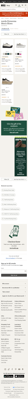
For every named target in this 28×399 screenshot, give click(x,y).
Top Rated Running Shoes (10, 218)
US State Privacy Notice (18, 389)
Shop (8, 5)
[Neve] (16, 54)
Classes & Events (19, 330)
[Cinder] (4, 54)
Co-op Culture (5, 343)
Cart (22, 5)
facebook (12, 369)
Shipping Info (18, 311)
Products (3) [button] (5, 28)
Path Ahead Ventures (20, 335)
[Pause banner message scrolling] (26, 13)
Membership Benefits (6, 310)
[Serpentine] (6, 54)
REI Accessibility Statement (14, 396)
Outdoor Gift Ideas (6, 318)
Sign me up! (14, 275)
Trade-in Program (5, 335)
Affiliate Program (5, 347)
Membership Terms (14, 395)
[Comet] (20, 54)
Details (21, 265)
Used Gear (4, 332)
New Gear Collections (6, 330)
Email (2, 268)
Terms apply (21, 130)
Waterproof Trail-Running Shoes (11, 209)
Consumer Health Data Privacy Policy (14, 391)
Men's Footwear (13, 18)
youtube (19, 369)
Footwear (7, 18)
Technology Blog (19, 349)
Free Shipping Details (20, 320)
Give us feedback (10, 258)
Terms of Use (7, 387)
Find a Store (4, 360)
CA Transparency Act (19, 393)
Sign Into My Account (7, 303)
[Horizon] (8, 54)
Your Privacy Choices (19, 387)
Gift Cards (3, 320)
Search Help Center (6, 358)
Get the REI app (14, 248)
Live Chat (3, 362)
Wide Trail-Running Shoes (10, 204)
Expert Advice (14, 28)
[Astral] (10, 54)
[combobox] (14, 9)
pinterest (16, 369)
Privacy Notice (7, 389)
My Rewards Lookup (6, 305)
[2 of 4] (20, 51)
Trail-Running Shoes (8, 199)
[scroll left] (2, 54)
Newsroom (17, 347)
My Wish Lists (4, 307)
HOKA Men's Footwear (9, 195)
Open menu (25, 5)
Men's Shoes (20, 18)
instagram (5, 369)
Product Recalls (7, 393)
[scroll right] (12, 54)
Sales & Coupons (19, 318)
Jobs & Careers (5, 341)
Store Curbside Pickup (20, 309)
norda (2, 18)
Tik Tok (9, 369)
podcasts (23, 369)
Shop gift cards (14, 132)
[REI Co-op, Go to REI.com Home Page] (3, 5)
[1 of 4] (6, 51)
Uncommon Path (19, 332)
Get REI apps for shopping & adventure (14, 373)
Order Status (18, 303)
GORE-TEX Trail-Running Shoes (11, 214)
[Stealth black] (18, 54)
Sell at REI (3, 345)
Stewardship (18, 351)
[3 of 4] (7, 51)
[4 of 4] (8, 51)
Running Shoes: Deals (9, 190)
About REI (17, 341)
